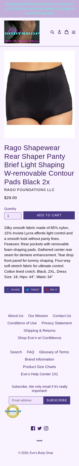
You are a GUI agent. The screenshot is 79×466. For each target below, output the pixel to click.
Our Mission (38, 316)
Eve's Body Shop (41, 452)
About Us (15, 316)
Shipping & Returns (40, 331)
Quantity (10, 209)
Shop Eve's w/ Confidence (39, 338)
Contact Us (62, 316)
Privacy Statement (57, 323)
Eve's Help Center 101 (39, 374)
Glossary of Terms (54, 352)
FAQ (30, 352)
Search (16, 352)
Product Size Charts (39, 367)
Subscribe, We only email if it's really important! (39, 389)
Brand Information (39, 359)
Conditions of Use (22, 323)
